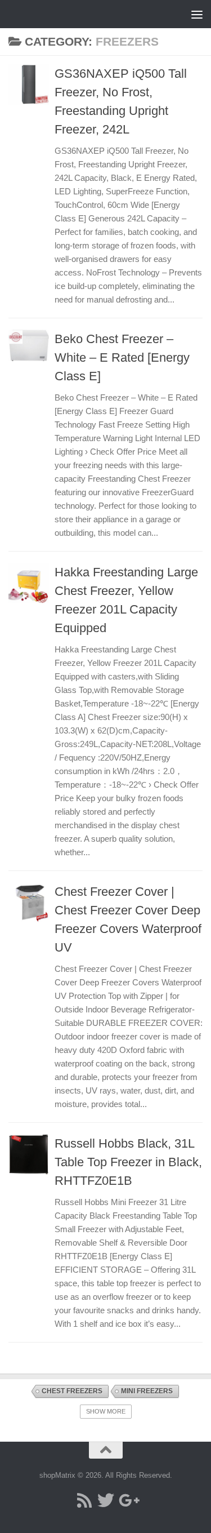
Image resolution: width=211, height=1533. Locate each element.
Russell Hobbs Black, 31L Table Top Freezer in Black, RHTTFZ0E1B (128, 1162)
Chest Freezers (72, 1391)
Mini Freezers (147, 1391)
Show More (105, 1411)
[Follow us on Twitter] (105, 1500)
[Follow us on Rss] (84, 1500)
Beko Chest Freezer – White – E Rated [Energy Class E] (122, 357)
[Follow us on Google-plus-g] (127, 1500)
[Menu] (197, 14)
